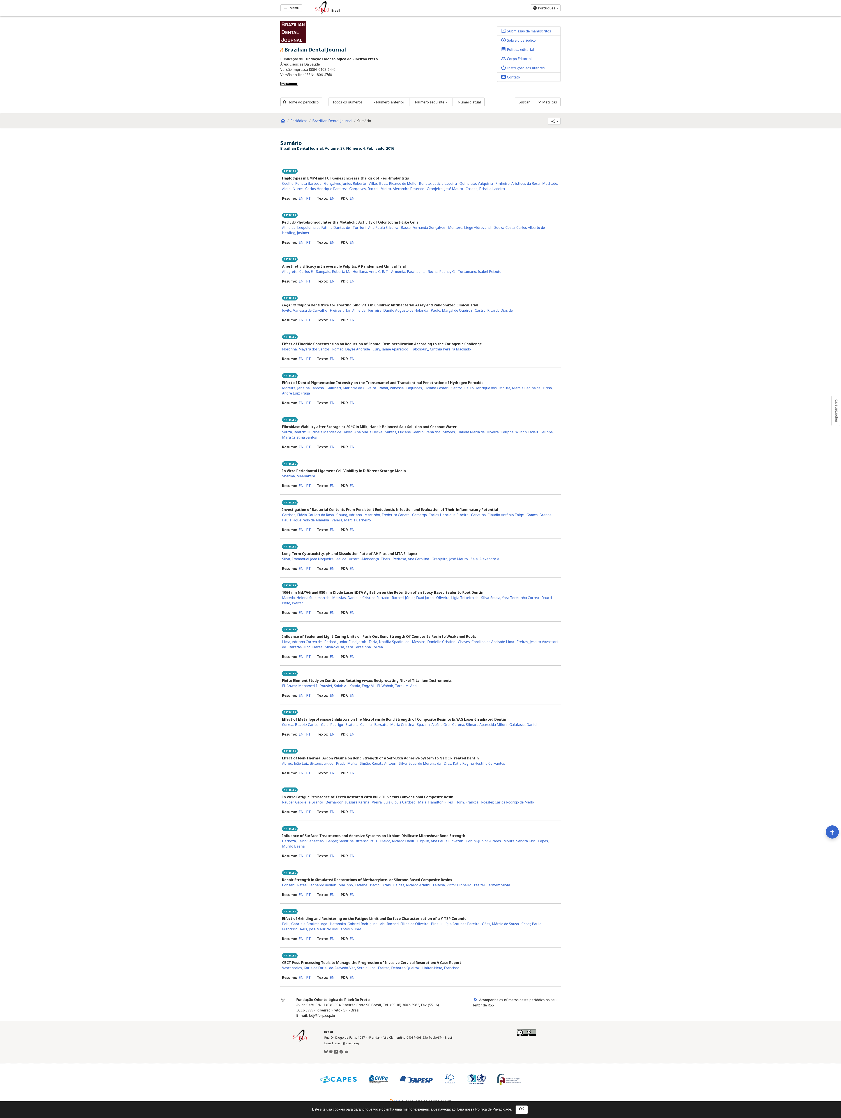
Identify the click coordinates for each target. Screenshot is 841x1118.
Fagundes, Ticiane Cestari (427, 388)
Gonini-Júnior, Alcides (483, 841)
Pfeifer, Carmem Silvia (492, 885)
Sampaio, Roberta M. (333, 271)
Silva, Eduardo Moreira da (420, 763)
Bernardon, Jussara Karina (347, 802)
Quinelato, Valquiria (476, 183)
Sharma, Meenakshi (298, 476)
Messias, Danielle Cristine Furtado (360, 597)
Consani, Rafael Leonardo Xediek (309, 885)
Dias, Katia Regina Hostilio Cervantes (474, 763)
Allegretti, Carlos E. (297, 271)
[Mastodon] (330, 1052)
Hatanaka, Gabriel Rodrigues (353, 923)
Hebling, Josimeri (296, 232)
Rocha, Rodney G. (441, 271)
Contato (510, 77)
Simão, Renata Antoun (378, 763)
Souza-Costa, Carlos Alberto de (519, 227)
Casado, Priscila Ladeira (485, 188)
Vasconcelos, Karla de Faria (304, 967)
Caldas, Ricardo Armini (411, 885)
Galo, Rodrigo (332, 724)
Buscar (524, 102)
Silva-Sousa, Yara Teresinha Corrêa (354, 647)
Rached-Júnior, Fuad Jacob (413, 597)
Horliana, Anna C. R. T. (371, 271)
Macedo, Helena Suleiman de (306, 597)
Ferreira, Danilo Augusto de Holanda (398, 310)
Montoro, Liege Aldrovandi (470, 227)
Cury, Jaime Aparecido (390, 349)
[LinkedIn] (336, 1052)
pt (308, 198)
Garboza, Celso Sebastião (303, 841)
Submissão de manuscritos (526, 31)
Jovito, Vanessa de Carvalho (304, 310)
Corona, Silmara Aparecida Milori (479, 724)
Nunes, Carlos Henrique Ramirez (320, 188)
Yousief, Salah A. (333, 685)
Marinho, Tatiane (353, 885)
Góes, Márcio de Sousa (500, 923)
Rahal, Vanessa (391, 388)
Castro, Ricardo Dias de (494, 310)
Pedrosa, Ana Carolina (411, 558)
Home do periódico (300, 102)
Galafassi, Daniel (523, 724)
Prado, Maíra (346, 763)
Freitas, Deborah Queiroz (399, 967)
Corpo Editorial (516, 58)
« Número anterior (389, 102)
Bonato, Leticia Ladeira (438, 183)
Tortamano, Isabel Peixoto (479, 271)
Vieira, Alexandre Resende (402, 188)
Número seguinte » (431, 102)
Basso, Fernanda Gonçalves (423, 227)
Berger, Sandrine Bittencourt (349, 841)
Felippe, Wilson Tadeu (519, 432)
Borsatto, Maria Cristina (394, 724)
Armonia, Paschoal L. (408, 271)
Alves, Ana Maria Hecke (363, 432)
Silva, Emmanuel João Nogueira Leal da (314, 558)
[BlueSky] (326, 1052)
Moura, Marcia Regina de (520, 388)
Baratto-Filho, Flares (305, 647)
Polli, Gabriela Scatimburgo (304, 923)
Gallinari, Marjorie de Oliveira (351, 388)
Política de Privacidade (493, 1109)
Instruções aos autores (523, 67)
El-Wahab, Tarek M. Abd (397, 685)
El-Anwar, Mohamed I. (300, 685)
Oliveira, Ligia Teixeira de (457, 597)
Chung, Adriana (349, 514)
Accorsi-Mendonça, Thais (369, 558)
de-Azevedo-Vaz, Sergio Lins (352, 967)
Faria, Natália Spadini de (389, 641)
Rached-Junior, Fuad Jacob (345, 641)
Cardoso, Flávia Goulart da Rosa (308, 514)
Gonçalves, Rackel (363, 188)
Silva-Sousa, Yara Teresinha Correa (510, 597)
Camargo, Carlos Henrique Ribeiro (440, 514)
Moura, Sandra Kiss (519, 841)
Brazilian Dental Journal (332, 120)
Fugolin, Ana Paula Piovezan (440, 841)
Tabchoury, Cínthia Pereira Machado (441, 349)
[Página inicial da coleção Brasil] (300, 1042)
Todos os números (347, 102)
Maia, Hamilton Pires (435, 802)
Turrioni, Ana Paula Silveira (375, 227)
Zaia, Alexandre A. (485, 558)
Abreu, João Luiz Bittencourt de (307, 763)
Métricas (547, 102)
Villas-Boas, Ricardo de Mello (392, 183)
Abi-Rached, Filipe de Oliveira (404, 923)
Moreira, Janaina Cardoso (303, 388)
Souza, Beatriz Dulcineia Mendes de (311, 432)
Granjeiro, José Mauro (445, 188)
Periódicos (298, 120)
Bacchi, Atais (380, 885)
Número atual (469, 102)
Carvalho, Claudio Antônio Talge (497, 514)
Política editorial (517, 49)
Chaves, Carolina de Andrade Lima (486, 641)
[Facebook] (341, 1052)
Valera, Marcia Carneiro (351, 520)
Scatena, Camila (359, 724)
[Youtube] (346, 1052)
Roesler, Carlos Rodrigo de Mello (507, 802)
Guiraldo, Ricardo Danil (395, 841)
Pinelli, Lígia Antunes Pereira (455, 923)
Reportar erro (836, 410)
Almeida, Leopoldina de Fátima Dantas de (316, 227)
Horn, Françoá (467, 802)
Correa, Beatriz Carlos (300, 724)
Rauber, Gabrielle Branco (302, 802)
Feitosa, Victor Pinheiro (452, 885)
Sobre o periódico (518, 40)
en (301, 198)
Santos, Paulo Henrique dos (474, 388)
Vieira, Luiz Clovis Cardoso (393, 802)
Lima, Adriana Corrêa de (302, 641)
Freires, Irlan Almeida (348, 310)
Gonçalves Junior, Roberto (345, 183)
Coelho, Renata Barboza (302, 183)
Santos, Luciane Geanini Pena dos (412, 432)
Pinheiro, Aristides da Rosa (517, 183)
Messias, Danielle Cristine (433, 641)
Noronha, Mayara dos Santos (306, 349)
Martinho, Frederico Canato (387, 514)
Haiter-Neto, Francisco (440, 967)
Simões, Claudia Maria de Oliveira (471, 432)
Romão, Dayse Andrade (351, 349)
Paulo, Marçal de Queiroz (451, 310)
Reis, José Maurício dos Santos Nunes (331, 929)
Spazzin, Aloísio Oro (433, 724)
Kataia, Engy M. (362, 685)
